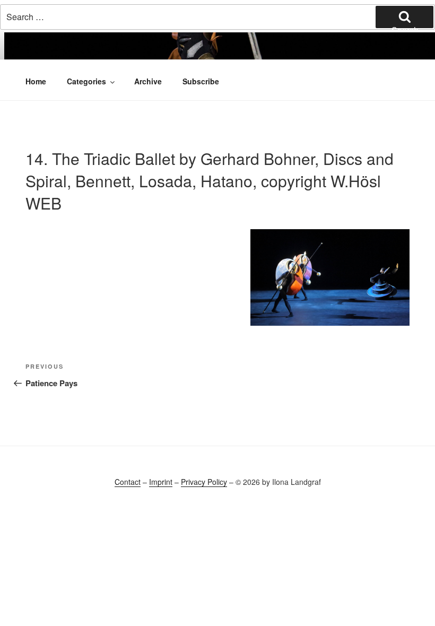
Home (35, 81)
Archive (148, 81)
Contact (128, 481)
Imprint (160, 481)
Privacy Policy (204, 481)
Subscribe (200, 81)
